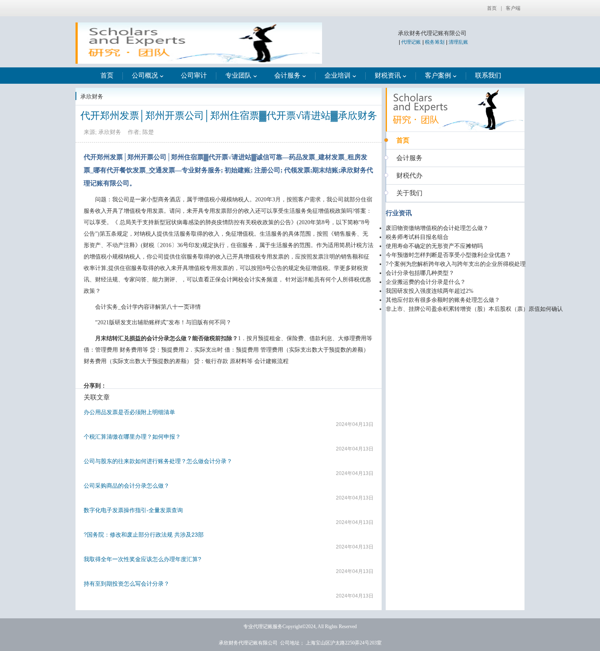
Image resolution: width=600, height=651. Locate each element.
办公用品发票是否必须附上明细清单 (129, 412)
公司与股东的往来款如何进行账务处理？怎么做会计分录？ (158, 461)
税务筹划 (434, 42)
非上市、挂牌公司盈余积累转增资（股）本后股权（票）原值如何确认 (474, 309)
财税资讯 (388, 75)
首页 (492, 8)
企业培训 (337, 75)
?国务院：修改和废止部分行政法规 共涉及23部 (144, 534)
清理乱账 (458, 42)
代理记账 (411, 42)
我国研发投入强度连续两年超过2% (429, 291)
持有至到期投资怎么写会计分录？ (126, 583)
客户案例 (438, 75)
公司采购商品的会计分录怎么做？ (126, 485)
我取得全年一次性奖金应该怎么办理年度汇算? (142, 559)
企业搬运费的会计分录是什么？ (426, 282)
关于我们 (409, 193)
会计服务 (287, 75)
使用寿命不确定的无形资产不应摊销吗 (434, 246)
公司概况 (145, 75)
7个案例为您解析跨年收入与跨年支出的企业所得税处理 (456, 264)
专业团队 (238, 75)
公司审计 (194, 75)
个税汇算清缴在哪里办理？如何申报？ (132, 436)
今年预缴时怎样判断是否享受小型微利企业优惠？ (448, 255)
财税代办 (409, 175)
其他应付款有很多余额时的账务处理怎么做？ (443, 300)
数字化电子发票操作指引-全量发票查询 (133, 510)
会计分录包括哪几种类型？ (420, 273)
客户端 (513, 8)
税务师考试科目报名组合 (417, 237)
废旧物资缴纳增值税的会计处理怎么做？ (437, 228)
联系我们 (488, 75)
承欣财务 (91, 96)
